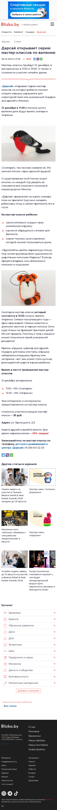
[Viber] (38, 59)
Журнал (41, 32)
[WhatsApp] (41, 59)
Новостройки (36, 749)
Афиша (4, 773)
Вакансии (34, 736)
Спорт (31, 776)
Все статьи (10, 706)
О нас (31, 727)
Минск (31, 761)
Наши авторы (36, 740)
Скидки (29, 32)
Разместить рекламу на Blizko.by (17, 702)
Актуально (33, 758)
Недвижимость (9, 761)
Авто (3, 765)
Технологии (7, 780)
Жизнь (4, 776)
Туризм (32, 765)
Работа (32, 769)
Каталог (18, 32)
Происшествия (9, 769)
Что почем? (7, 784)
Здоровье (33, 780)
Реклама (33, 731)
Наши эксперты (38, 745)
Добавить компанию (28, 690)
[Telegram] (34, 59)
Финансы (6, 758)
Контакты (5, 744)
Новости (6, 32)
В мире (32, 773)
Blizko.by (49, 799)
